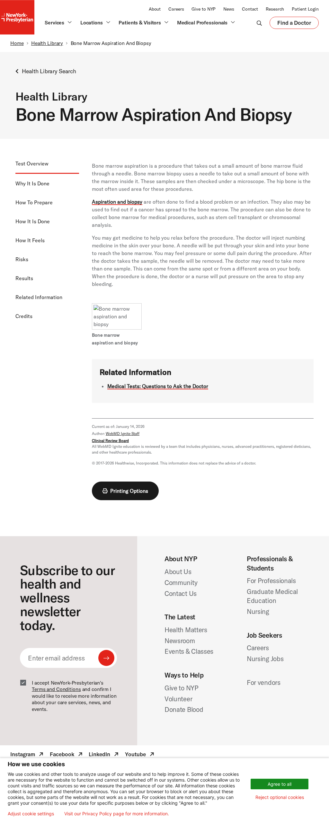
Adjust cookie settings (31, 813)
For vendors (263, 682)
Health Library (47, 43)
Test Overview (32, 163)
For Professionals (271, 580)
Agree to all (279, 784)
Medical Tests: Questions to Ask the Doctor (157, 386)
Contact (250, 9)
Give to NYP (203, 9)
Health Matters (185, 629)
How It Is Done (32, 221)
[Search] (259, 22)
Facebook (67, 755)
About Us (177, 571)
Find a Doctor (294, 24)
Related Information (38, 297)
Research (275, 9)
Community (180, 582)
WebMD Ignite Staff (122, 433)
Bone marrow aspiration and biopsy (115, 339)
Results (24, 278)
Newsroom (179, 640)
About (155, 9)
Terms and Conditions (56, 689)
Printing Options (129, 491)
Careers (176, 9)
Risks (21, 259)
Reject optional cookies (279, 797)
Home (17, 43)
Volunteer (178, 699)
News (228, 9)
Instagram (27, 755)
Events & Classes (188, 651)
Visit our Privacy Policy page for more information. (116, 813)
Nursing (258, 611)
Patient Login (305, 9)
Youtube (140, 755)
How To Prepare (34, 202)
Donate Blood (183, 709)
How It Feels (30, 240)
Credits (23, 316)
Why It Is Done (32, 183)
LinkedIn (104, 755)
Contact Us (180, 593)
